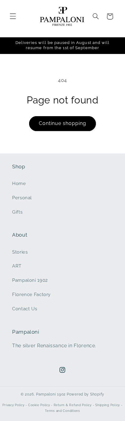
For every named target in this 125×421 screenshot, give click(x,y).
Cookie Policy (39, 405)
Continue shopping (62, 123)
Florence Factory (31, 294)
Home (19, 183)
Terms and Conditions (62, 411)
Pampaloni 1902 (30, 280)
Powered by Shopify (85, 394)
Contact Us (24, 308)
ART (17, 265)
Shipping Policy (107, 405)
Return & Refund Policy (73, 405)
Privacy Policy (13, 405)
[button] (13, 16)
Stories (20, 251)
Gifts (17, 211)
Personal (22, 197)
